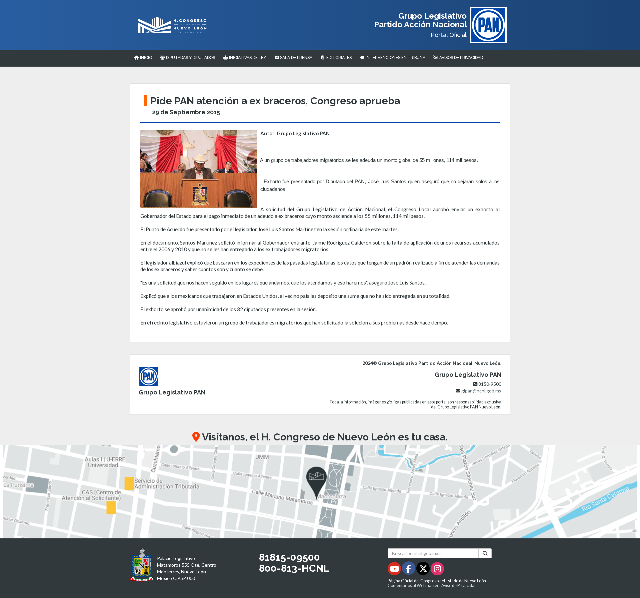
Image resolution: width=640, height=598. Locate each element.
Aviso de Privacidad (459, 585)
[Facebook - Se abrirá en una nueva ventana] (409, 570)
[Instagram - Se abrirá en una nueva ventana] (437, 570)
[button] (320, 491)
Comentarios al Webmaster (413, 585)
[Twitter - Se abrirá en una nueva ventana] (423, 570)
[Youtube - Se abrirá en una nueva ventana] (395, 570)
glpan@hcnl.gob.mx (481, 390)
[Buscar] (485, 553)
